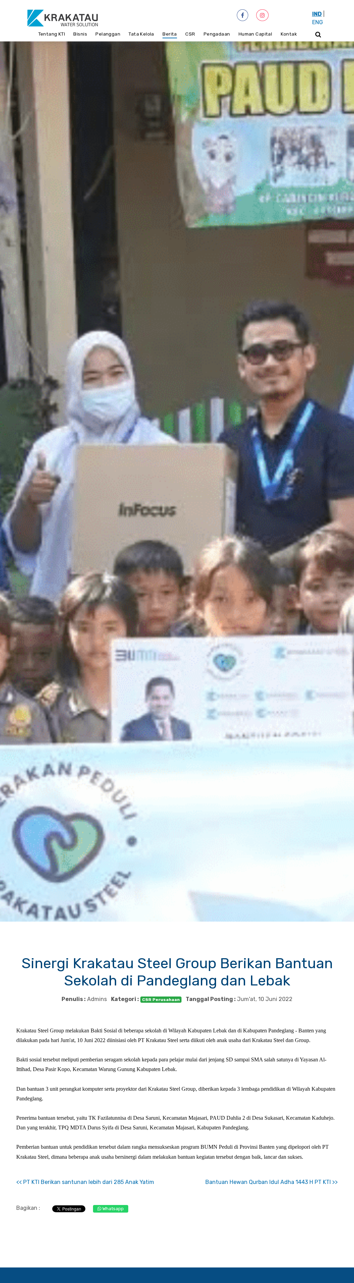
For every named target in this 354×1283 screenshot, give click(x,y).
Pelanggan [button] (107, 34)
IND (317, 14)
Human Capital (255, 34)
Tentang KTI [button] (51, 34)
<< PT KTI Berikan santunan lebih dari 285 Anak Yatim (85, 1182)
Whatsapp (112, 1208)
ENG (317, 22)
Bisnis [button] (80, 34)
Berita (169, 34)
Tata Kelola (141, 34)
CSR (190, 34)
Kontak (289, 34)
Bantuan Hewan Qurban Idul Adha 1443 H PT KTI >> (271, 1182)
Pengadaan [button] (217, 34)
